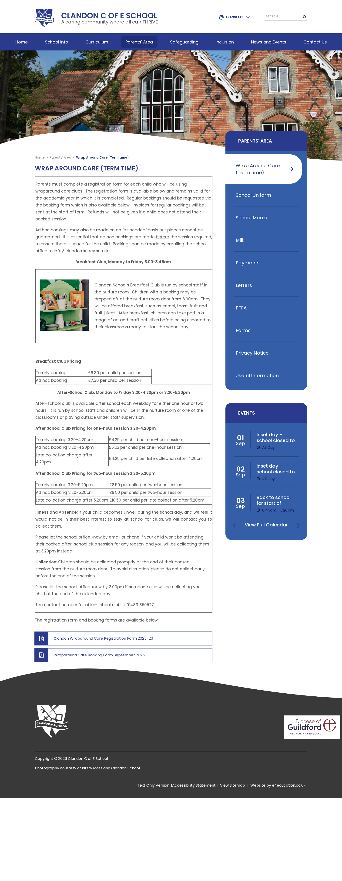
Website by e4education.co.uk (277, 785)
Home (40, 157)
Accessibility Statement (194, 785)
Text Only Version (153, 785)
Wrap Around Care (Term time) (102, 157)
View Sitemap (232, 785)
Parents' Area (60, 157)
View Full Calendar (266, 525)
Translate (234, 17)
